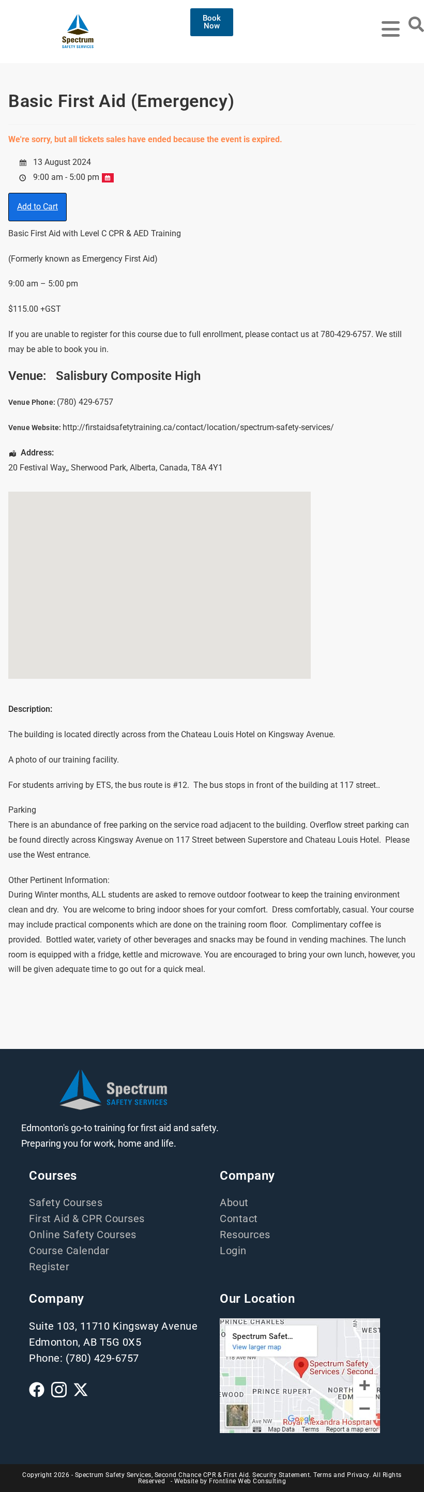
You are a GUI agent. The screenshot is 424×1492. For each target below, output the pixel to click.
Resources (245, 1234)
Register (49, 1266)
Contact (239, 1218)
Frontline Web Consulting (247, 1481)
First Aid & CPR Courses (87, 1218)
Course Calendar (69, 1250)
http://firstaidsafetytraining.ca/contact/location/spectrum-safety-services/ (198, 427)
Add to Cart (37, 206)
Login (233, 1250)
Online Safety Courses (83, 1234)
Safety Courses (65, 1202)
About (234, 1202)
